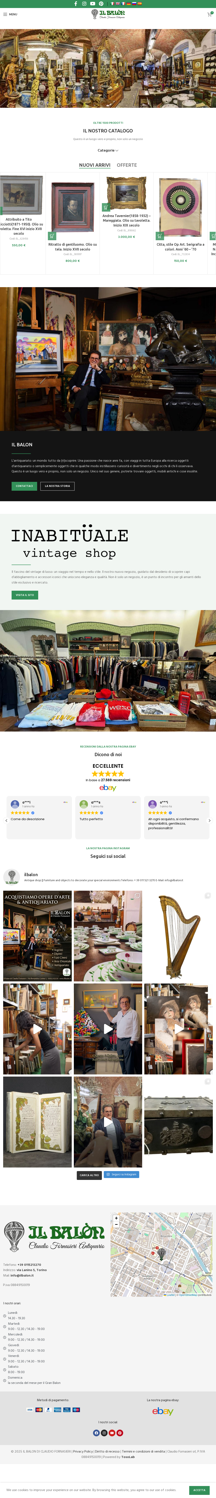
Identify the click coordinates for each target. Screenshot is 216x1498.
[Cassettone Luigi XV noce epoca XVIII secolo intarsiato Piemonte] (80, 207)
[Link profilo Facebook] (76, 4)
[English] (118, 3)
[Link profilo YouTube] (92, 4)
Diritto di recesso (107, 1451)
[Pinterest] (119, 1433)
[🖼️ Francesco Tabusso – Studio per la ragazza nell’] (178, 1029)
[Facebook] (96, 1433)
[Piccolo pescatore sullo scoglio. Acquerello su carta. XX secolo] (134, 207)
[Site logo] (108, 14)
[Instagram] (104, 1433)
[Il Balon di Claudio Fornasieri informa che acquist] (37, 936)
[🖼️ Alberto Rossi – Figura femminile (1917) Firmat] (37, 1029)
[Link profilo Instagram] (84, 4)
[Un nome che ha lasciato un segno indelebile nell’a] (108, 1029)
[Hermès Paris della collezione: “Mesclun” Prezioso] (108, 936)
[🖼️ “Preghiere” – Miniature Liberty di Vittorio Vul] (37, 1122)
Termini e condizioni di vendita (143, 1451)
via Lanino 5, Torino (32, 1270)
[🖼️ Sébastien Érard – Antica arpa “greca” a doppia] (178, 936)
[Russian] (134, 3)
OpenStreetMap (188, 1295)
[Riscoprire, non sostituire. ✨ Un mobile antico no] (108, 1122)
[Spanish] (140, 3)
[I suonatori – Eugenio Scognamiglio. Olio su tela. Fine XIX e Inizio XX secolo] (27, 207)
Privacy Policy (83, 1451)
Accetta (199, 1490)
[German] (129, 3)
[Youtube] (112, 1433)
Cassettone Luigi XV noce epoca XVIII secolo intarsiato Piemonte (81, 249)
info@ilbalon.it (22, 1275)
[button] (6, 236)
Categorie (106, 151)
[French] (123, 3)
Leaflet (170, 1295)
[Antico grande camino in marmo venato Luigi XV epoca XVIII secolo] (188, 193)
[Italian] (112, 3)
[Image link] (163, 1411)
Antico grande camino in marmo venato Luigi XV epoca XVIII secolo (188, 220)
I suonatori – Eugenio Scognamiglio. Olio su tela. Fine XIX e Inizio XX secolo (27, 249)
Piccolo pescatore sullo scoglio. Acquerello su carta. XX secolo (134, 249)
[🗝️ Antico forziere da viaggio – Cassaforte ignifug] (178, 1122)
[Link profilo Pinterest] (101, 4)
